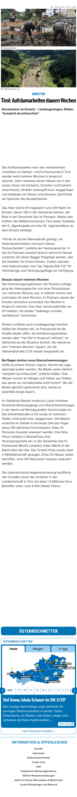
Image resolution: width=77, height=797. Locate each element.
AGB (38, 766)
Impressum (38, 753)
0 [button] (49, 690)
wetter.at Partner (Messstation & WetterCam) (38, 780)
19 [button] (19, 690)
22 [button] (37, 690)
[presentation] (2, 691)
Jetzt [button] (9, 690)
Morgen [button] (38, 649)
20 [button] (25, 690)
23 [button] (43, 690)
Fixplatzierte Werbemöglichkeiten (38, 771)
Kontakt (38, 748)
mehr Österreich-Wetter (37, 731)
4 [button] (68, 690)
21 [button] (31, 690)
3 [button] (63, 690)
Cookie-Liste (38, 762)
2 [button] (58, 690)
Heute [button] (13, 649)
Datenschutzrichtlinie (38, 757)
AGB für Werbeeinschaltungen (38, 775)
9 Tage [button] (63, 649)
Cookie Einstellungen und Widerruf (38, 784)
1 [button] (53, 690)
